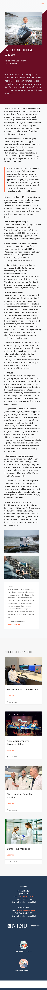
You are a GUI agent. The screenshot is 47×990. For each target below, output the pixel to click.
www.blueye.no (14, 624)
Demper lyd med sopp (23, 841)
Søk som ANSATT (23, 970)
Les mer (10, 695)
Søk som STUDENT (23, 952)
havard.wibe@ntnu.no (26, 910)
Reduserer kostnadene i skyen (23, 680)
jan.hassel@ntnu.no (26, 896)
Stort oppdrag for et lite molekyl (23, 789)
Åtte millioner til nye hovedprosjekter (23, 735)
